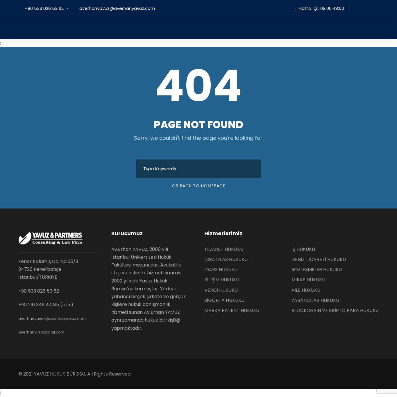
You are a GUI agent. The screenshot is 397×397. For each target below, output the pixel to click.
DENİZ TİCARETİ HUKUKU (319, 259)
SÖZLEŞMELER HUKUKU (317, 269)
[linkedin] (368, 8)
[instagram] (377, 8)
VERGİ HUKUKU (221, 290)
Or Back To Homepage (198, 186)
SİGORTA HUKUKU (224, 300)
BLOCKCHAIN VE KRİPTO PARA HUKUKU (335, 310)
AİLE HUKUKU (306, 290)
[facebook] (359, 8)
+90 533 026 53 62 (44, 8)
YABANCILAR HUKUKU (315, 300)
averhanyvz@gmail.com (41, 332)
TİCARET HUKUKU (223, 249)
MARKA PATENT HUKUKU (231, 310)
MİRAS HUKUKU (308, 279)
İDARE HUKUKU (220, 269)
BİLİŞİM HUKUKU (221, 279)
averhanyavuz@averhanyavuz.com (116, 8)
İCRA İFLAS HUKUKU (226, 259)
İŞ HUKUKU (303, 249)
